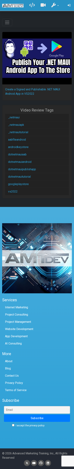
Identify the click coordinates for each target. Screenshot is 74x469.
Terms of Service (16, 390)
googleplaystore (18, 184)
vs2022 (13, 191)
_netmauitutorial (18, 132)
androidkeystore (18, 147)
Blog (8, 368)
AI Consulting (13, 343)
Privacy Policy (14, 383)
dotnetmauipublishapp (22, 169)
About (8, 361)
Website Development (19, 329)
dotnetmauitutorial (19, 176)
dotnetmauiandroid (19, 162)
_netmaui (14, 117)
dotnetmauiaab (17, 154)
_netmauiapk (16, 125)
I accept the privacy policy (30, 425)
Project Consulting (16, 314)
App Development (16, 336)
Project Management (18, 322)
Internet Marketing (16, 307)
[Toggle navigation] (7, 22)
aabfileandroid (17, 139)
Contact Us (12, 375)
